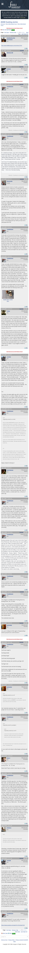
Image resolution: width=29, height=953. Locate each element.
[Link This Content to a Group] (13, 29)
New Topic (4, 29)
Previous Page (13, 32)
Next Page (17, 931)
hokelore (9, 827)
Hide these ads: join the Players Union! (14, 28)
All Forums (3, 24)
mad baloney (10, 470)
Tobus (8, 311)
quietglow (9, 625)
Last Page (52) (24, 34)
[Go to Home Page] (15, 5)
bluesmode (9, 181)
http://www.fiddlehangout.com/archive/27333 (11, 45)
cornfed (9, 357)
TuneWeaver (10, 86)
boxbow (9, 69)
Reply (10, 29)
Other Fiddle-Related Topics (11, 24)
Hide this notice (22, 17)
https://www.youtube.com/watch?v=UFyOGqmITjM (13, 925)
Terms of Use (4, 940)
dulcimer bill (10, 52)
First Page (6, 32)
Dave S (8, 758)
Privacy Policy (11, 940)
